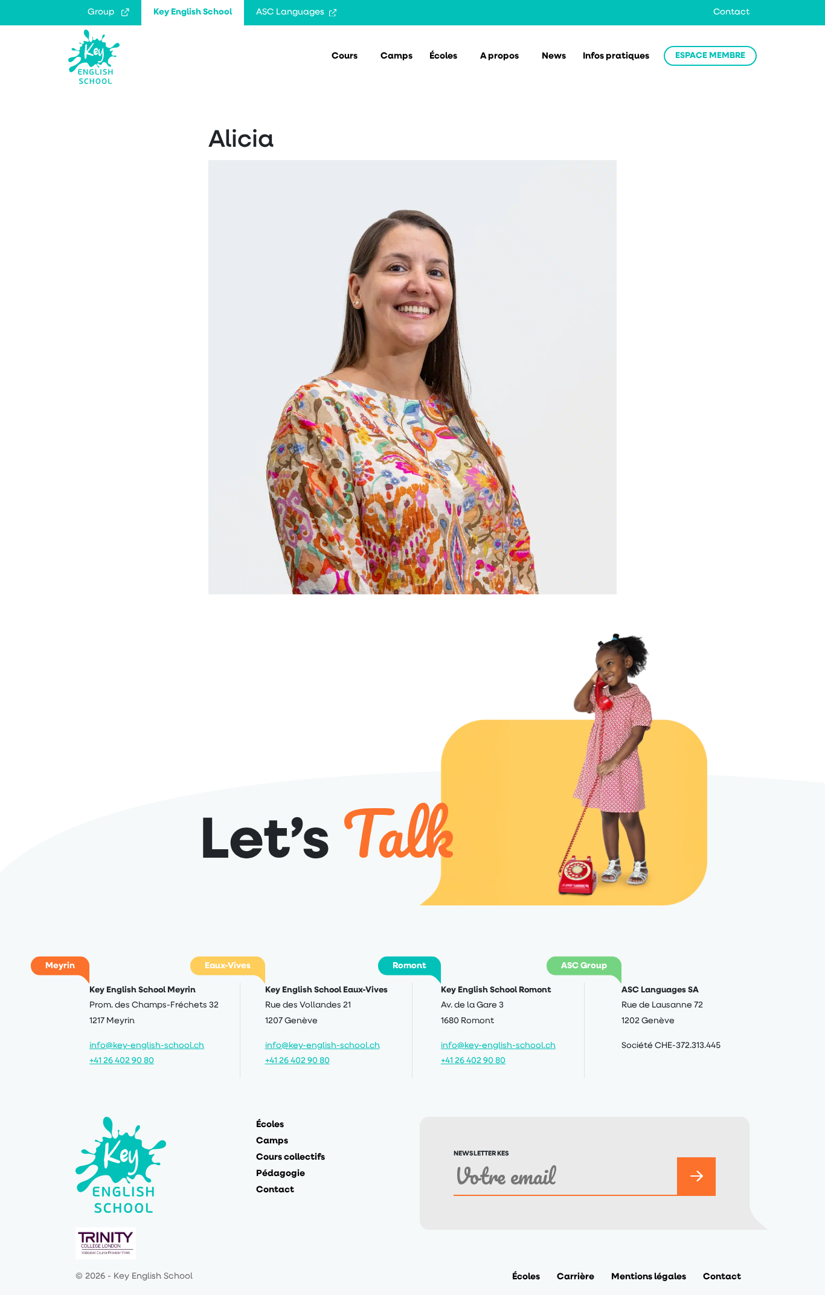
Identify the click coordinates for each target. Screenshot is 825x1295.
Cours (345, 56)
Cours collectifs (290, 1157)
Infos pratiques (616, 56)
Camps (396, 56)
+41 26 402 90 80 (121, 1060)
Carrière (575, 1277)
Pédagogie (280, 1173)
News (554, 56)
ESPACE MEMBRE (710, 55)
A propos (499, 56)
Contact (731, 12)
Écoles (443, 56)
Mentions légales (648, 1277)
